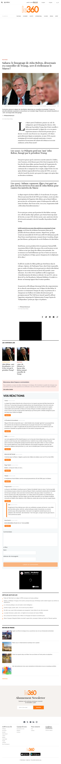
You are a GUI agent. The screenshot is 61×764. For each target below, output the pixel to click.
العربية (57, 2)
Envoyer (38, 707)
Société (31, 16)
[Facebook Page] (24, 722)
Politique (19, 16)
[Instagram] (36, 722)
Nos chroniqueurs (6, 744)
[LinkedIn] (33, 722)
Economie (25, 16)
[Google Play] (35, 754)
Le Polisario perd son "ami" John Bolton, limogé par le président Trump (31, 151)
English (43, 2)
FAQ (32, 728)
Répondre (7, 415)
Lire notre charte (8, 389)
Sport (56, 16)
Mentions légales (49, 730)
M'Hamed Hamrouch (9, 115)
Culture (46, 16)
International (38, 16)
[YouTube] (30, 722)
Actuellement (5, 16)
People (3, 740)
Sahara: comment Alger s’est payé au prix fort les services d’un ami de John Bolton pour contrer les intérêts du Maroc (35, 185)
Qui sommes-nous (20, 728)
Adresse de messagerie (10, 556)
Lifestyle (4, 742)
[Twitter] (27, 722)
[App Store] (25, 754)
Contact (32, 730)
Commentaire (7, 532)
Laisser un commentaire (30, 564)
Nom (4, 550)
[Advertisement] (30, 36)
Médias (51, 16)
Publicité (18, 730)
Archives (18, 732)
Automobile (4, 739)
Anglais (50, 2)
